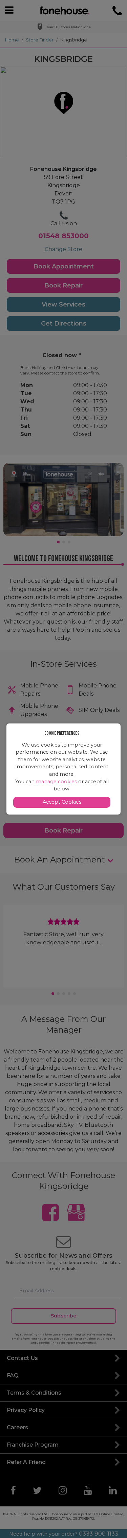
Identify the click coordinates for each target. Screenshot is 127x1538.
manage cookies (56, 782)
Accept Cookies (62, 802)
